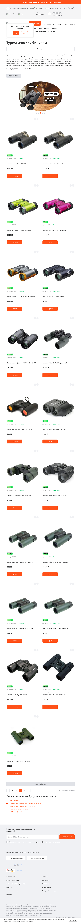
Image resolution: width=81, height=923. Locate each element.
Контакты (45, 880)
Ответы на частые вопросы (19, 809)
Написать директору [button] (38, 858)
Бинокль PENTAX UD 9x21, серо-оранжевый (21, 296)
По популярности (12, 69)
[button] (11, 14)
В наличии (28, 69)
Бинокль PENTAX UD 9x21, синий (53, 296)
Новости (9, 887)
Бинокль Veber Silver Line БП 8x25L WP (20, 628)
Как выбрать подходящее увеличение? (23, 806)
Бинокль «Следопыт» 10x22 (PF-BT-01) (19, 429)
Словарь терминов (16, 812)
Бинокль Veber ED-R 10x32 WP (52, 164)
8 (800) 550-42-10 (39, 14)
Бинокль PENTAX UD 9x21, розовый (54, 230)
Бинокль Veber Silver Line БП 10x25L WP (20, 562)
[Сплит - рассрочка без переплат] (10, 155)
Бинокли (21, 39)
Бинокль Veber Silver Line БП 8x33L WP (55, 628)
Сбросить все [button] (13, 76)
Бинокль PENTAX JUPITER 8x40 (17, 695)
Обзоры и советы (12, 891)
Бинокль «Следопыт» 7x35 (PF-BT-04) (19, 496)
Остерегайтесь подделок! (50, 891)
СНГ (60, 8)
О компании (10, 877)
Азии (71, 8)
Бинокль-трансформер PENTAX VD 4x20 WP (21, 363)
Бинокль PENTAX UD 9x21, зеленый (19, 230)
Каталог (15, 39)
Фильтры (40, 49)
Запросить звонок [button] (16, 858)
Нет (24, 33)
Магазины (45, 877)
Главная (8, 39)
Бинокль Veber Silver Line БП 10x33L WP (55, 562)
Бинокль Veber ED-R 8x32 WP (16, 164)
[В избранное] (35, 119)
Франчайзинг (46, 887)
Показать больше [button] (40, 784)
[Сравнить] (37, 119)
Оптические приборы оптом (16, 884)
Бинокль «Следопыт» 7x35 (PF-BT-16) (54, 496)
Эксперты (45, 884)
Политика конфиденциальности (65, 917)
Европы (65, 8)
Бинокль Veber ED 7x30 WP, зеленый (54, 363)
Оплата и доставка (35, 28)
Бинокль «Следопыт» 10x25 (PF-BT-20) (55, 429)
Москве (32, 8)
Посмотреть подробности (51, 2)
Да (16, 33)
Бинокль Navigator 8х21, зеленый (18, 761)
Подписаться (67, 837)
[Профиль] (44, 22)
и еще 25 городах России (51, 8)
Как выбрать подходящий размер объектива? (25, 803)
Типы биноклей (15, 801)
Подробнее (29, 921)
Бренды (54, 28)
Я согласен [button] (73, 920)
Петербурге (39, 8)
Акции (46, 28)
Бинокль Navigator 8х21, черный (53, 695)
